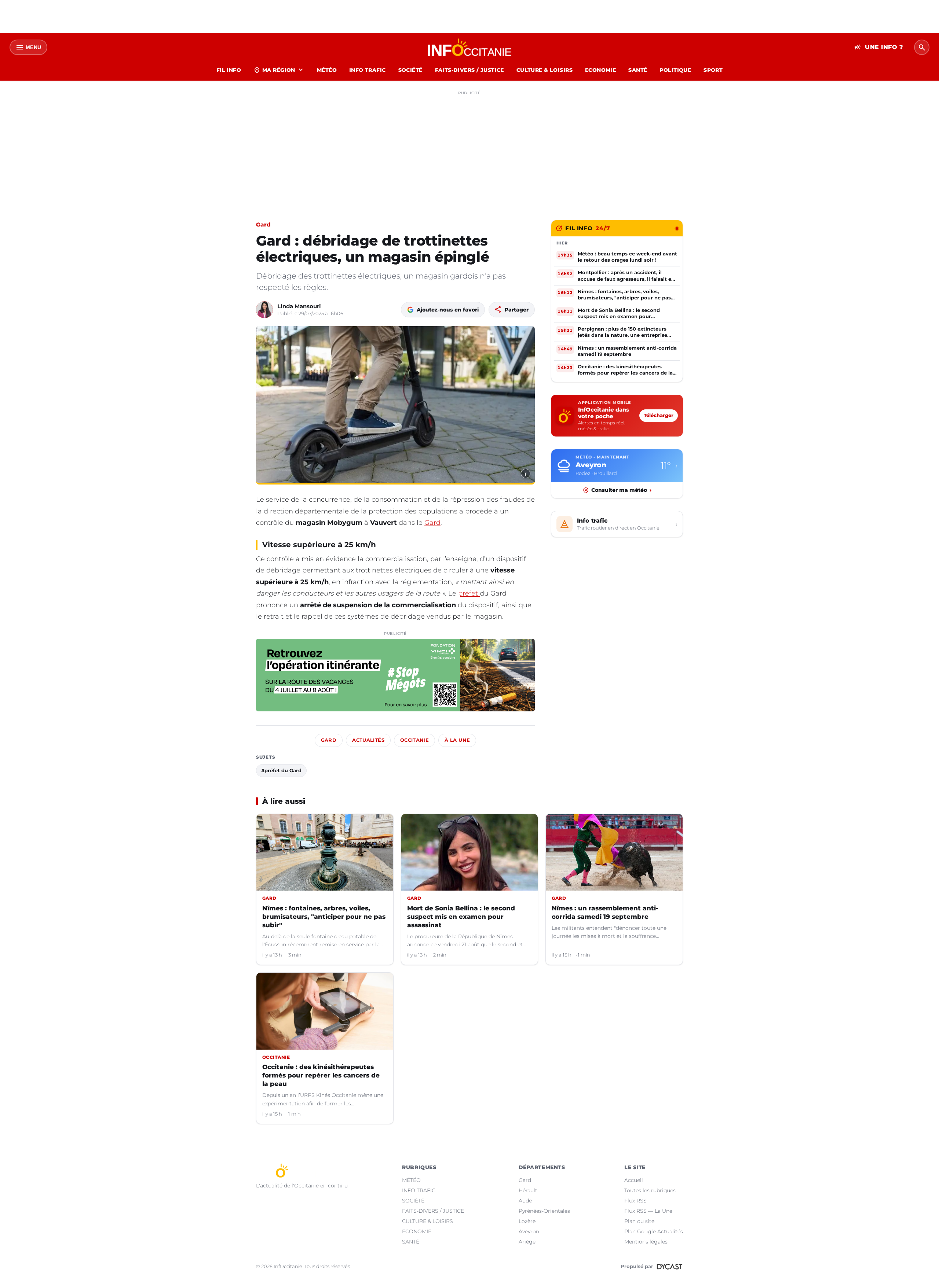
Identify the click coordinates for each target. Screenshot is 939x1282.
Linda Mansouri (299, 306)
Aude (525, 1200)
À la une (457, 740)
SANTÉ (637, 70)
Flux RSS (635, 1200)
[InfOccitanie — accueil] (469, 47)
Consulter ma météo (621, 490)
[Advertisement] (469, 149)
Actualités (368, 740)
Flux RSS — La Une (648, 1211)
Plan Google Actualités (653, 1231)
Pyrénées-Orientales (544, 1211)
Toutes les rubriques (650, 1190)
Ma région (278, 70)
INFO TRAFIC (367, 70)
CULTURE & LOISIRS (544, 70)
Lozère (527, 1221)
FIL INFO (228, 70)
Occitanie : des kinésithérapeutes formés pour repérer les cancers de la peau (321, 1075)
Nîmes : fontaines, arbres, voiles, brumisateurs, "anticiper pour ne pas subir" (324, 917)
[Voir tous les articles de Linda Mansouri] (264, 309)
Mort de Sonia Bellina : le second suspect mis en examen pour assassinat (461, 917)
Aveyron (529, 1231)
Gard (263, 224)
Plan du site (639, 1221)
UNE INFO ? (878, 47)
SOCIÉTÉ (410, 70)
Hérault (528, 1190)
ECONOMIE (600, 70)
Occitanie (414, 740)
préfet (469, 593)
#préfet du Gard (281, 770)
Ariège (527, 1241)
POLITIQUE (675, 70)
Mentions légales (646, 1241)
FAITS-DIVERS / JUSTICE (469, 70)
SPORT (713, 70)
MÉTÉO (327, 70)
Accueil (633, 1180)
